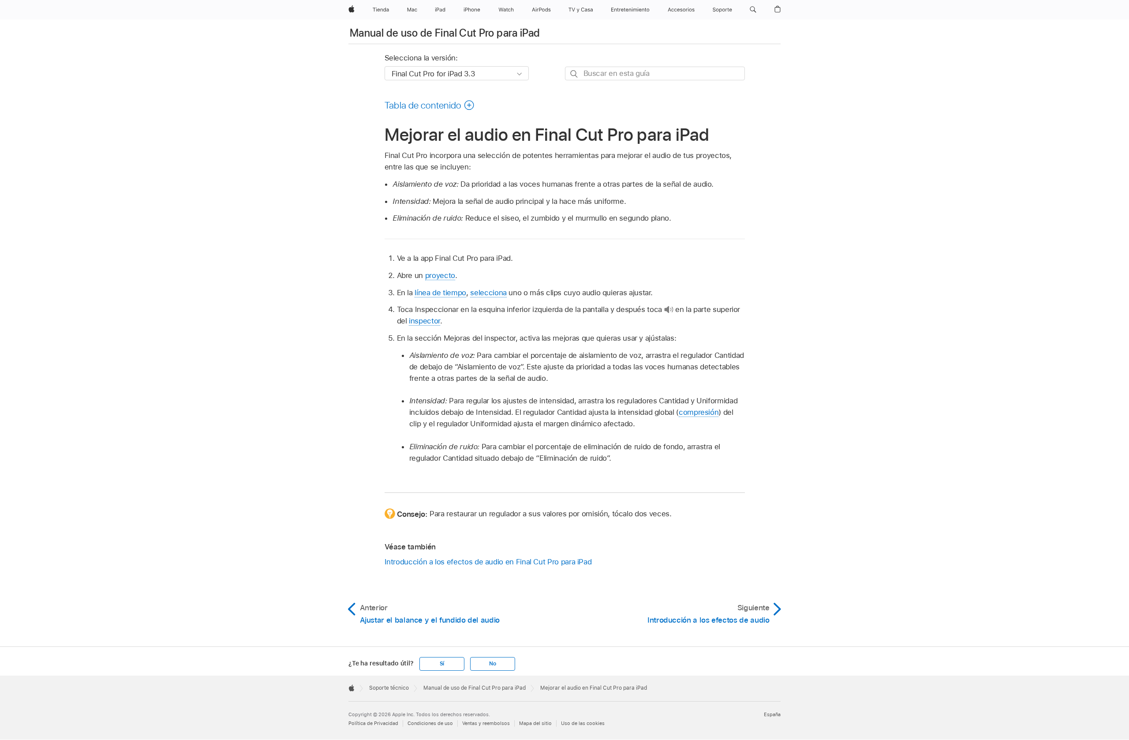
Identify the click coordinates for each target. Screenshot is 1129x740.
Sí (442, 664)
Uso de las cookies (583, 723)
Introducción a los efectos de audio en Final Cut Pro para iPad (488, 561)
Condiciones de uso (430, 723)
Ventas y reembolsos (486, 723)
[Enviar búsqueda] (574, 74)
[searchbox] (655, 73)
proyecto (440, 275)
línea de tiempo (440, 292)
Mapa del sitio (535, 723)
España (772, 714)
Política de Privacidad (373, 723)
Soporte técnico (389, 688)
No (492, 664)
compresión (698, 412)
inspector (424, 320)
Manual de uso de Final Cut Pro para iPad (445, 32)
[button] (753, 9)
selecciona (488, 292)
